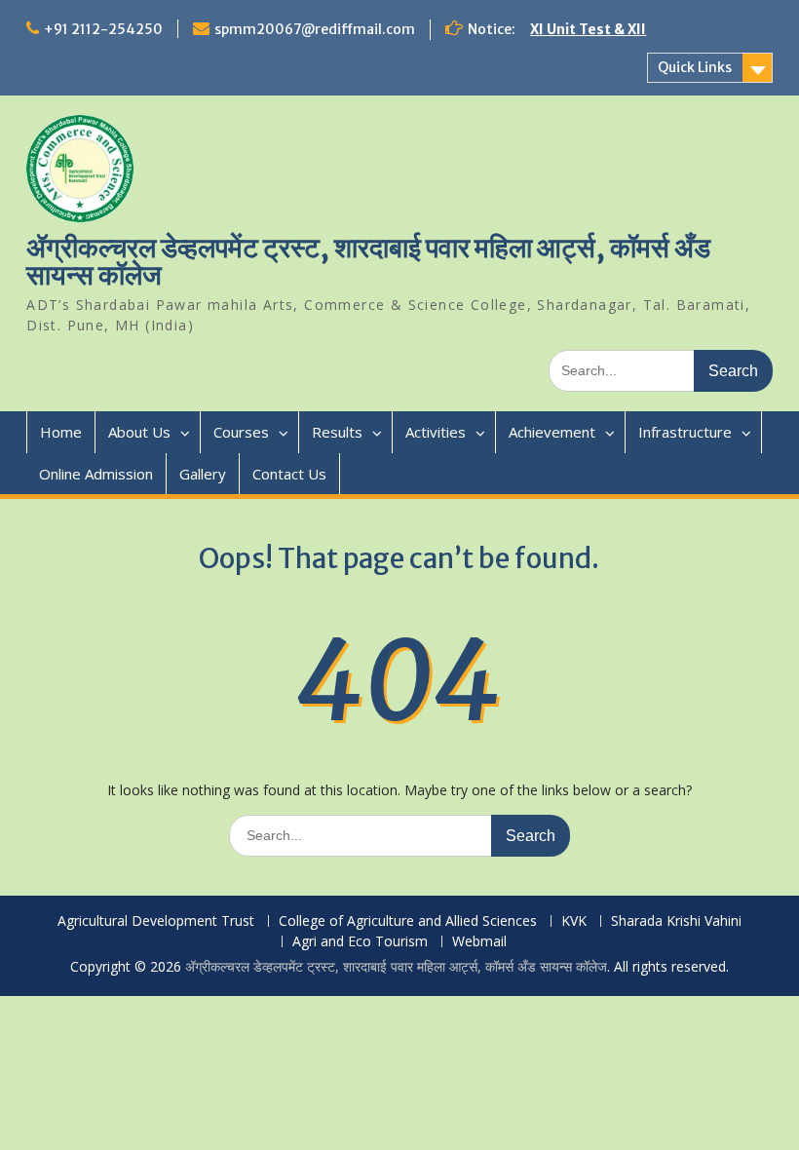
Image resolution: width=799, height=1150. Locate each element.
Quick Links (695, 67)
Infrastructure (685, 431)
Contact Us (289, 473)
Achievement (552, 431)
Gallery (202, 473)
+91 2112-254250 (103, 29)
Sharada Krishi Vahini (676, 921)
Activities (435, 431)
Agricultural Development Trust (155, 921)
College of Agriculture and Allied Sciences (408, 921)
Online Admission (96, 473)
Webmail (479, 942)
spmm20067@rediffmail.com (314, 29)
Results (337, 431)
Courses (241, 431)
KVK (574, 921)
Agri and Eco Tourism (360, 942)
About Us (139, 431)
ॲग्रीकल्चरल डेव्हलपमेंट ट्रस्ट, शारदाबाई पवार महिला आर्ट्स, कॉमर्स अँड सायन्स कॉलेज (368, 261)
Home (61, 431)
